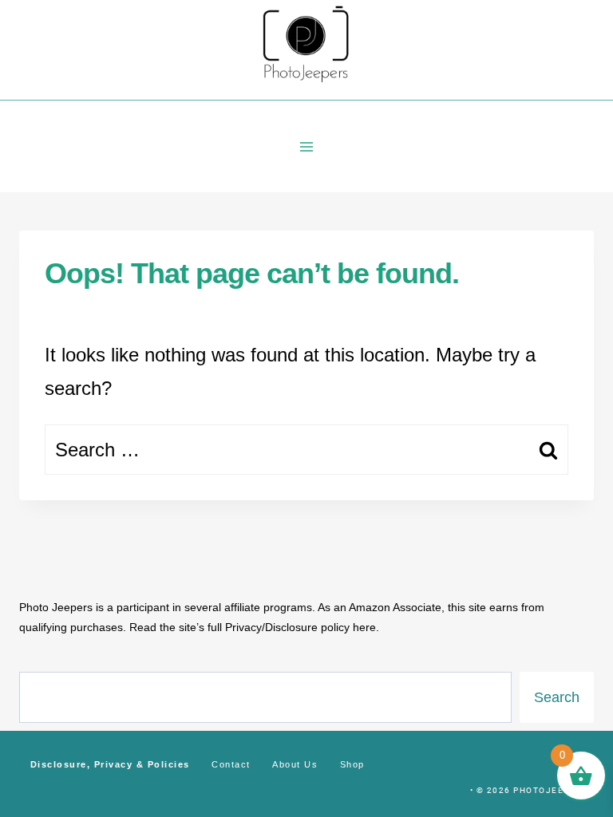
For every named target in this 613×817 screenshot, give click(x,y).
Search (556, 697)
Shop (352, 764)
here (364, 627)
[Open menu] (307, 146)
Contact (231, 764)
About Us (295, 764)
